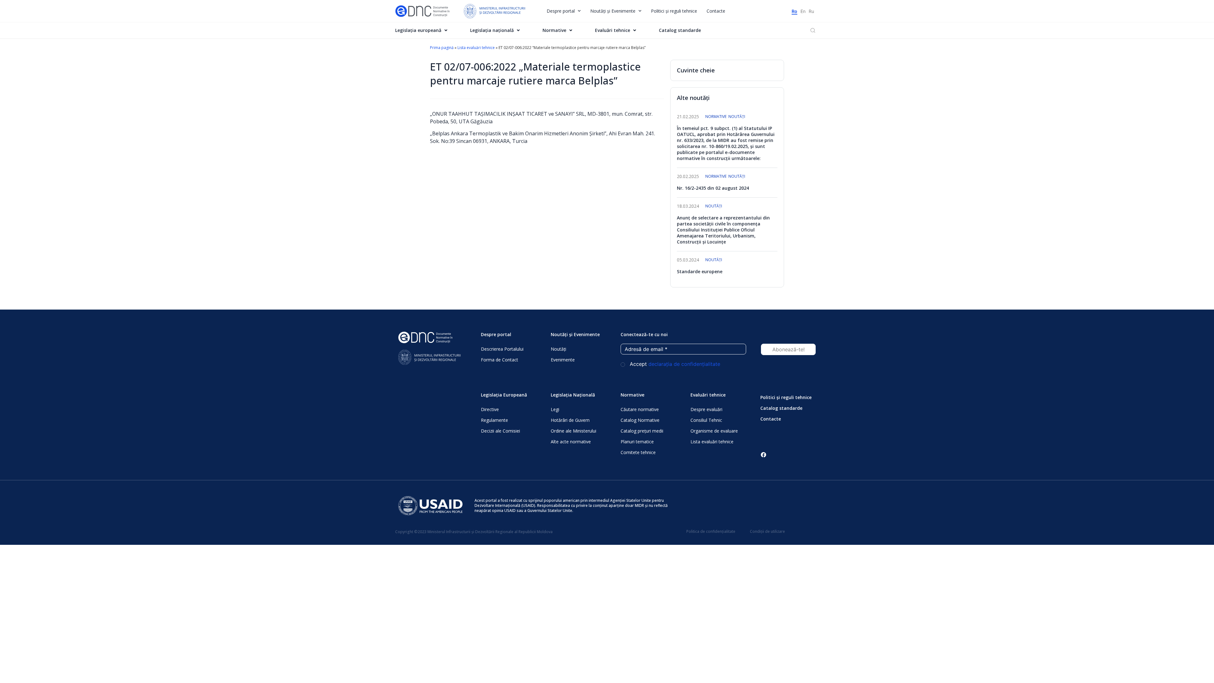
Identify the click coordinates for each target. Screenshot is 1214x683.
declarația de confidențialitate (684, 364)
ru (811, 11)
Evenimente (563, 360)
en (803, 11)
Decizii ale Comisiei (500, 431)
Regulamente (494, 420)
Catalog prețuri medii (642, 431)
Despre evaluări (706, 409)
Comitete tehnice (638, 452)
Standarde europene (699, 271)
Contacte (716, 11)
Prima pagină (442, 47)
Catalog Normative (640, 420)
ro (794, 11)
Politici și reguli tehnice (674, 11)
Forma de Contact (499, 360)
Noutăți (736, 116)
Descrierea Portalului (502, 349)
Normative (716, 116)
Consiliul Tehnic (706, 420)
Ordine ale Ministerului (573, 431)
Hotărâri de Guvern (570, 420)
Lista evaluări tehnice (476, 47)
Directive (490, 409)
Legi (555, 409)
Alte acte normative (571, 442)
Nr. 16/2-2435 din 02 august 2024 (713, 188)
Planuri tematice (637, 442)
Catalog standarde (680, 30)
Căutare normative (640, 409)
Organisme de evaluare (714, 431)
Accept (674, 364)
